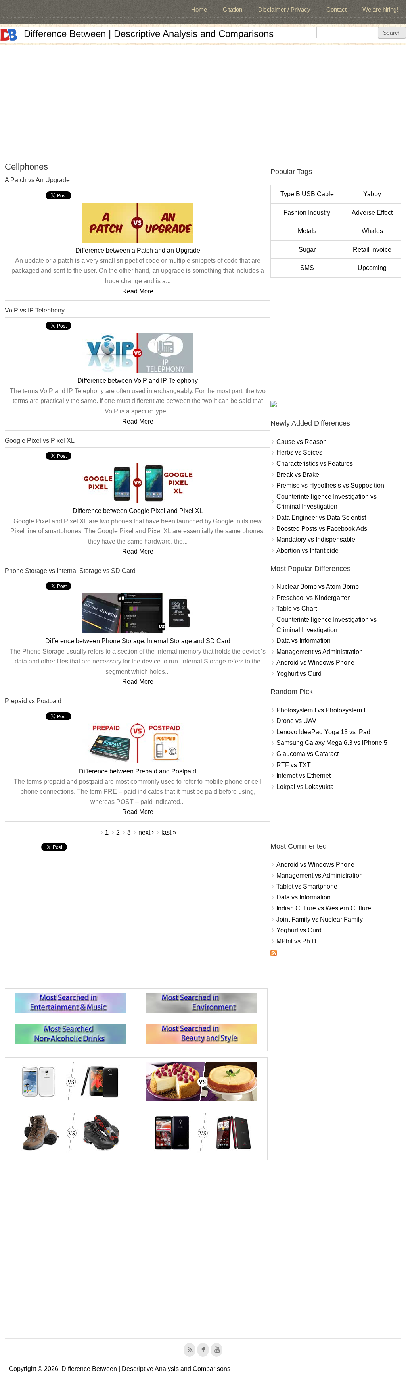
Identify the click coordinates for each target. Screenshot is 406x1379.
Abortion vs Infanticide (307, 550)
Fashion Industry (306, 212)
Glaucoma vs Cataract (307, 753)
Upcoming (372, 267)
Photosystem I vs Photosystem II (321, 710)
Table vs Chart (296, 608)
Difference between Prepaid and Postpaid (137, 771)
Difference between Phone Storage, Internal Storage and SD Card (137, 641)
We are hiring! (380, 9)
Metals (307, 231)
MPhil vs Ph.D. (297, 941)
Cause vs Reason (301, 441)
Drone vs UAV (296, 720)
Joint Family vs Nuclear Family (319, 919)
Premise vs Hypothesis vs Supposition (330, 485)
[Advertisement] (203, 100)
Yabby (372, 194)
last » (168, 832)
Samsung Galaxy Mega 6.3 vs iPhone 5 (331, 742)
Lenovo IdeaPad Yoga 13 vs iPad (323, 732)
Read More (137, 291)
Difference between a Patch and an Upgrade (137, 250)
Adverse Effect (372, 212)
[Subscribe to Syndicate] (273, 954)
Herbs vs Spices (299, 452)
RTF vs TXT (293, 765)
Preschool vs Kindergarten (313, 597)
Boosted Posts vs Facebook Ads (321, 528)
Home (199, 9)
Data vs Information (303, 640)
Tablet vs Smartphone (306, 886)
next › (146, 832)
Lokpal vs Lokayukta (305, 786)
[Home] (8, 35)
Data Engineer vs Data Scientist (321, 517)
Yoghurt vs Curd (299, 673)
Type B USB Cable (307, 194)
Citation (232, 9)
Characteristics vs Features (314, 463)
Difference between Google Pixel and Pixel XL (138, 510)
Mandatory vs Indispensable (315, 539)
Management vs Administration (319, 651)
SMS (307, 267)
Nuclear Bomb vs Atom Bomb (317, 586)
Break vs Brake (297, 474)
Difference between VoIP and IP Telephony (137, 380)
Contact (336, 9)
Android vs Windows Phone (315, 662)
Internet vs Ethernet (303, 775)
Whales (372, 231)
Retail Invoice (372, 249)
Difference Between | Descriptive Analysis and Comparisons (149, 33)
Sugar (307, 249)
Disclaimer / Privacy (284, 9)
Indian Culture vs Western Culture (323, 908)
